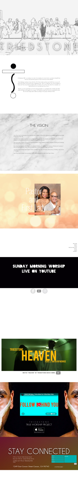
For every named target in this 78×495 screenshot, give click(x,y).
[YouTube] (39, 291)
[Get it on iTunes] (39, 429)
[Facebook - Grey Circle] (33, 291)
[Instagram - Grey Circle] (45, 291)
